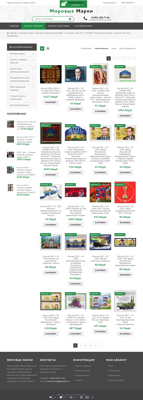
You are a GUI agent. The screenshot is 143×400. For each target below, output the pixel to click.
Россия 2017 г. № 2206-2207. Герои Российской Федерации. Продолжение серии (125, 261)
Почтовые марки (17, 53)
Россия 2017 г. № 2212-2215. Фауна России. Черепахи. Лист (100, 318)
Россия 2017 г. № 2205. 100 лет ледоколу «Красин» (100, 258)
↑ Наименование (101, 48)
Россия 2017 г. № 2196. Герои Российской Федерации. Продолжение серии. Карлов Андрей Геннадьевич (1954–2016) (125, 155)
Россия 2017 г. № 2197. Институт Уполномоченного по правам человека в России (50, 211)
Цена (114, 48)
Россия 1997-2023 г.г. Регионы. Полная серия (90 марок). (26, 139)
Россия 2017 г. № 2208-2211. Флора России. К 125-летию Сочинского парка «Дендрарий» (76, 320)
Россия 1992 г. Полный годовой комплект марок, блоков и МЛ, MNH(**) (26, 171)
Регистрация (114, 370)
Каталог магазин (82, 370)
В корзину (51, 102)
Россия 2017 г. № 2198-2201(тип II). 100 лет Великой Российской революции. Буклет (75, 211)
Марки (71, 11)
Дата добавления (127, 48)
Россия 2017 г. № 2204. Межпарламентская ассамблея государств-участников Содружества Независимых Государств (75, 265)
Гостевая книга (82, 375)
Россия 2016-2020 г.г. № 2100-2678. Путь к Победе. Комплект (51, 90)
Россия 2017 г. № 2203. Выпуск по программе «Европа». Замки (51, 259)
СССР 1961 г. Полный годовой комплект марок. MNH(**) (26, 154)
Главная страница (83, 366)
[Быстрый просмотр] (50, 74)
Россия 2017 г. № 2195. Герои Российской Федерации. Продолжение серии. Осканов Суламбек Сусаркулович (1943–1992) (100, 155)
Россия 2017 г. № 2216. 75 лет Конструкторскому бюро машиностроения (125, 320)
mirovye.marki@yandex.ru (58, 381)
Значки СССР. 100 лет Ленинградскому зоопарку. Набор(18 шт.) (26, 125)
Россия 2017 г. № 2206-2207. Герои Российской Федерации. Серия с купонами (51, 320)
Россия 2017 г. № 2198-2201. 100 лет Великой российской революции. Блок (100, 209)
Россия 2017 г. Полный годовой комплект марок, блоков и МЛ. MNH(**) (26, 189)
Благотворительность (19, 105)
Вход (111, 366)
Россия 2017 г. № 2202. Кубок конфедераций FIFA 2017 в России (125, 209)
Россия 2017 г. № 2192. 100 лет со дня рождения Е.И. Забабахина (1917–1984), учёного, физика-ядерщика (75, 94)
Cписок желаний (116, 380)
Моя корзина (114, 375)
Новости (79, 380)
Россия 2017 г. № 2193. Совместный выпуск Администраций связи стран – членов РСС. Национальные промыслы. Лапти (100, 95)
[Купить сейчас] (42, 74)
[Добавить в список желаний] (59, 74)
